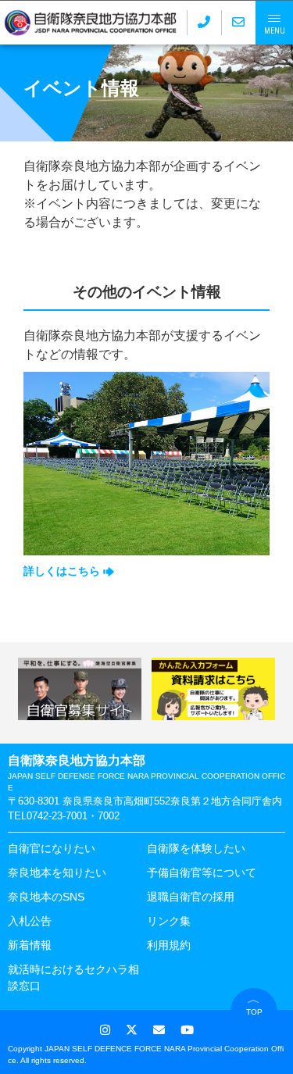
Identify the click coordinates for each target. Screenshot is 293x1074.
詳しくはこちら (63, 571)
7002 (109, 816)
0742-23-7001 (57, 816)
